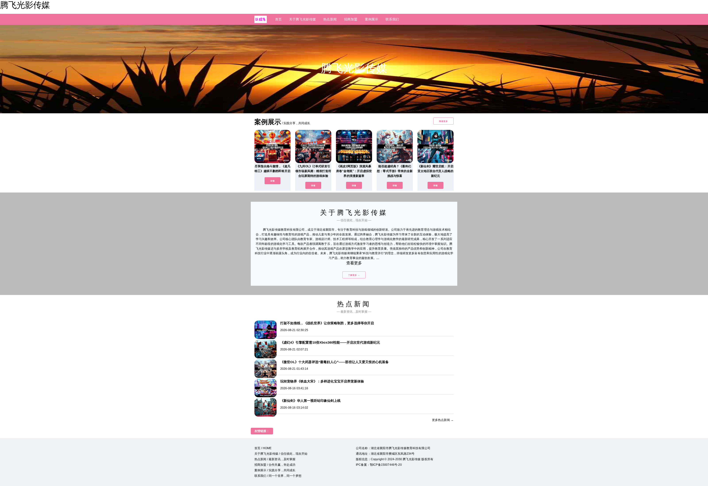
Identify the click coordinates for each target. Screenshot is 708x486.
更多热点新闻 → (443, 420)
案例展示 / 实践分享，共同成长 (275, 470)
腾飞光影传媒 (25, 5)
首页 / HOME (263, 448)
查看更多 (354, 263)
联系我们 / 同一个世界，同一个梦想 (277, 475)
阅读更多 (443, 121)
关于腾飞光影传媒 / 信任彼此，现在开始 (280, 453)
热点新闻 (330, 19)
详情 (272, 181)
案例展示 (371, 19)
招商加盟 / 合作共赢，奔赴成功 (275, 464)
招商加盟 (351, 19)
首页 (278, 19)
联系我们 (392, 19)
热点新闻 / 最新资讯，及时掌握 (275, 459)
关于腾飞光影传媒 (302, 19)
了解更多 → (354, 275)
